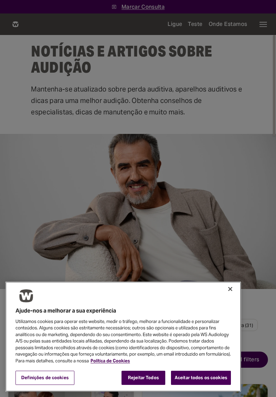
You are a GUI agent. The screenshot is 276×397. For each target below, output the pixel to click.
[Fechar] (230, 289)
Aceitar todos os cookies (201, 378)
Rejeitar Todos (143, 378)
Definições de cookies (45, 378)
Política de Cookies (110, 361)
